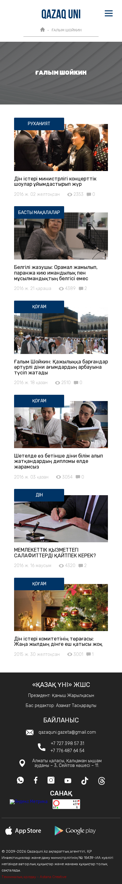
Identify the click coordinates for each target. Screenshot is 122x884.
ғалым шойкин (67, 30)
